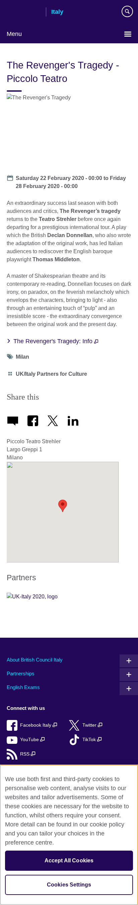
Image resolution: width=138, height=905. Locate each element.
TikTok (89, 739)
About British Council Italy (35, 660)
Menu (14, 34)
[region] (69, 835)
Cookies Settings (69, 885)
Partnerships (20, 673)
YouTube (30, 739)
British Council (24, 12)
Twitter (90, 725)
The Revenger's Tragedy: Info (53, 341)
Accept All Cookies (69, 860)
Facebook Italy (36, 725)
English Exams (23, 687)
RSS (25, 754)
